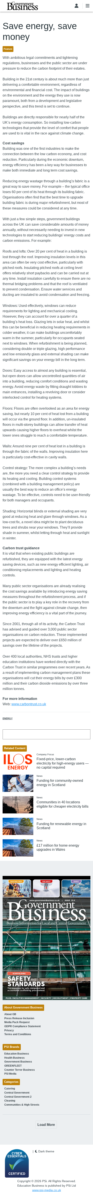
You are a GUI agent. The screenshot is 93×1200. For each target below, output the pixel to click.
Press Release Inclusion (19, 1018)
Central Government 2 (18, 1096)
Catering (9, 1088)
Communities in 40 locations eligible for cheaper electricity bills (62, 804)
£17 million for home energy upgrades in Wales (58, 847)
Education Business (16, 1053)
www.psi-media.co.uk (46, 1190)
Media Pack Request (17, 1022)
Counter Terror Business (19, 1069)
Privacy (9, 1030)
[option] (47, 938)
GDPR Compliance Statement (22, 1026)
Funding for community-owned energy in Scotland (60, 782)
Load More (46, 1125)
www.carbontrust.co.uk (28, 704)
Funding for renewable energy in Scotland (61, 826)
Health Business (14, 1057)
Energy (8, 718)
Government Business (18, 1061)
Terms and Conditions (17, 1034)
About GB (10, 1014)
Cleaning (9, 1100)
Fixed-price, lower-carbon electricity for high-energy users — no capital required (63, 763)
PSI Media (10, 1073)
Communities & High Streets (21, 1104)
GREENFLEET (13, 1065)
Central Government (16, 1092)
